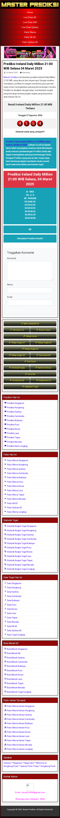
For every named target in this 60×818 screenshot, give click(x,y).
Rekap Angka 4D (18, 355)
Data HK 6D (12, 626)
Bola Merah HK (13, 653)
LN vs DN (31, 374)
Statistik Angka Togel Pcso (19, 547)
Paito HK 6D (30, 37)
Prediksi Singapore (15, 403)
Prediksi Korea (13, 429)
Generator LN (18, 330)
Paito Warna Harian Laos (18, 736)
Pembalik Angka (18, 368)
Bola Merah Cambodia (17, 662)
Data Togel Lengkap (16, 635)
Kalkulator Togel (31, 387)
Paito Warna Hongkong (17, 464)
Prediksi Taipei (13, 437)
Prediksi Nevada (14, 442)
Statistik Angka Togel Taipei (19, 560)
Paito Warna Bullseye (16, 477)
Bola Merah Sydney (16, 658)
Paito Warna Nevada (16, 499)
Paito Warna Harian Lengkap (20, 749)
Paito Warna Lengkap (17, 512)
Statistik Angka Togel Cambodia (21, 539)
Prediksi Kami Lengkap (17, 446)
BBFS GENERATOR (31, 324)
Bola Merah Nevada (16, 687)
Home (30, 12)
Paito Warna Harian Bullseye (20, 723)
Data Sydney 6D (14, 630)
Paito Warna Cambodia (17, 473)
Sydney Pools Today (29, 766)
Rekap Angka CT (18, 343)
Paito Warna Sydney (16, 469)
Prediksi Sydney (14, 412)
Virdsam (7, 763)
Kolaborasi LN (44, 380)
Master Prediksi (10, 77)
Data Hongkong (14, 587)
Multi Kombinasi (44, 368)
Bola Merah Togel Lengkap (19, 692)
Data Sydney (13, 592)
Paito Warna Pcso (15, 482)
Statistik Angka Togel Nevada (20, 565)
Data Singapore (14, 583)
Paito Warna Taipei (15, 495)
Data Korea (12, 609)
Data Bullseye (13, 600)
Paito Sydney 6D (30, 42)
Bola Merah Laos (14, 679)
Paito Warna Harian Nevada (19, 745)
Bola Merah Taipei (15, 683)
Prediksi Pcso (13, 424)
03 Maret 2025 (12, 73)
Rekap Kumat (31, 336)
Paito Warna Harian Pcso (18, 727)
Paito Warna (30, 32)
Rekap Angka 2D (31, 349)
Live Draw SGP (30, 22)
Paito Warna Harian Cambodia (21, 719)
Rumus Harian (44, 330)
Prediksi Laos (13, 433)
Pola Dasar (31, 361)
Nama (10, 284)
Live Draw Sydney (30, 27)
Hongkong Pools (48, 766)
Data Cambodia (14, 596)
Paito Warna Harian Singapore (21, 706)
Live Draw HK (30, 17)
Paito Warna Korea (15, 486)
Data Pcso (11, 605)
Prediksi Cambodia (15, 416)
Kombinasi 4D (18, 380)
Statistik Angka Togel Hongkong (21, 530)
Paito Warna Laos (15, 490)
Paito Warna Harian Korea (18, 732)
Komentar (26, 73)
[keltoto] (30, 52)
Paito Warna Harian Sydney (19, 715)
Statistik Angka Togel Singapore (21, 526)
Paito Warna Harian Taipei (19, 740)
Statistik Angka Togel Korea (19, 552)
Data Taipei (12, 617)
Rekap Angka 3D (44, 343)
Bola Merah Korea (15, 675)
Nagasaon (17, 763)
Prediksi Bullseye (14, 420)
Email (9, 297)
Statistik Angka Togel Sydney (20, 535)
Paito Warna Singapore (17, 460)
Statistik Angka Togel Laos (19, 556)
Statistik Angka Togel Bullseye (21, 543)
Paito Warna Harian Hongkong (20, 710)
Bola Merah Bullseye (16, 666)
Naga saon (29, 763)
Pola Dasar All (44, 355)
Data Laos (11, 613)
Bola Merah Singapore (17, 649)
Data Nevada (13, 622)
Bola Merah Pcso (14, 670)
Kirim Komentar (15, 310)
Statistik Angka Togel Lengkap (21, 569)
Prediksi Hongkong (15, 407)
